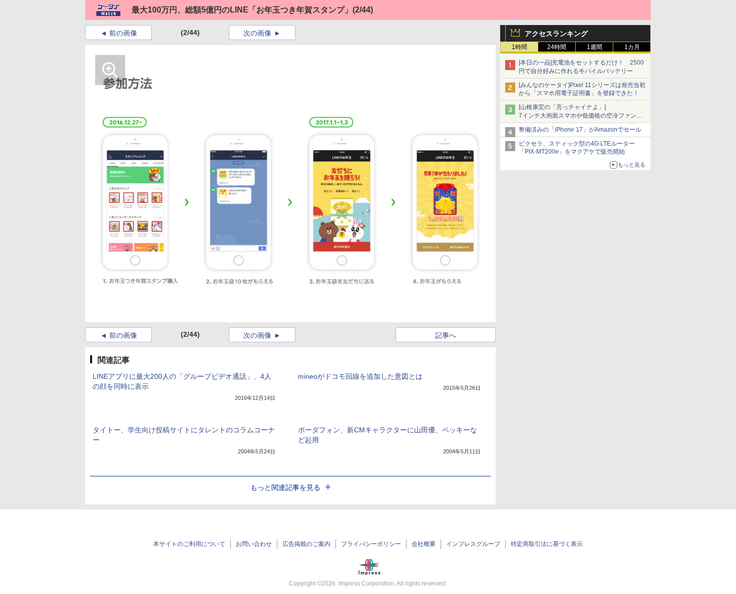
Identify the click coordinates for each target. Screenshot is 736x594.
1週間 (594, 47)
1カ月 (632, 47)
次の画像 (257, 33)
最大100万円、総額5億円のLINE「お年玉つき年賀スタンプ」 (242, 10)
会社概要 (424, 543)
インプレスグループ (473, 543)
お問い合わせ (254, 543)
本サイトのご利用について (189, 543)
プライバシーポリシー (371, 543)
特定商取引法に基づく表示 (547, 543)
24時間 (556, 47)
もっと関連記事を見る (285, 487)
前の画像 (123, 33)
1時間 (519, 47)
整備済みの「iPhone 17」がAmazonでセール (580, 129)
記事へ (445, 335)
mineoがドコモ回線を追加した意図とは (360, 376)
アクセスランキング (556, 34)
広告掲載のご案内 (306, 543)
